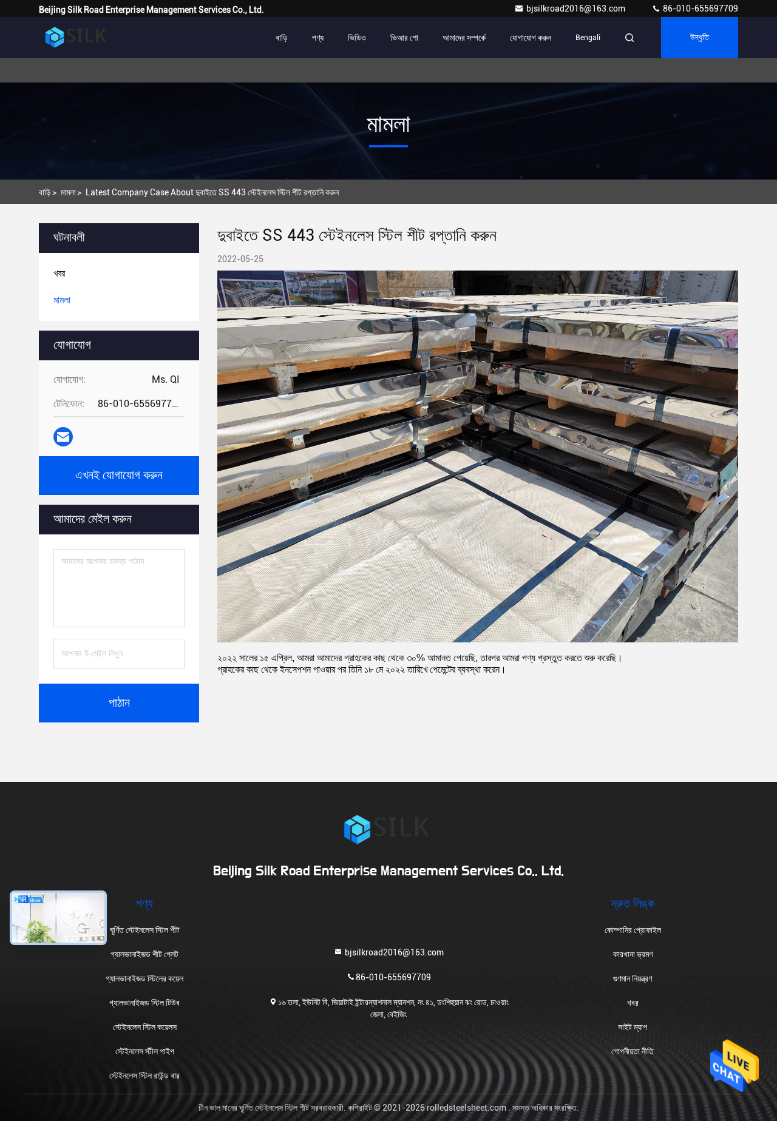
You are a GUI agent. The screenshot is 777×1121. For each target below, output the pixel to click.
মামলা (68, 192)
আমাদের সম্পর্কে (464, 37)
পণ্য (318, 37)
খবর (633, 1003)
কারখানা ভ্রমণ (633, 954)
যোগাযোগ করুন (530, 37)
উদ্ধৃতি (699, 37)
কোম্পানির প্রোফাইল (633, 930)
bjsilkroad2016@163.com (576, 8)
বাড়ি (282, 37)
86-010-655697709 (699, 8)
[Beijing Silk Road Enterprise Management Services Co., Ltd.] (77, 37)
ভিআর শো (404, 37)
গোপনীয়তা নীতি (632, 1051)
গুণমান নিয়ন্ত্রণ (632, 978)
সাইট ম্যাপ (632, 1027)
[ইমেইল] (63, 437)
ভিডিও (357, 37)
